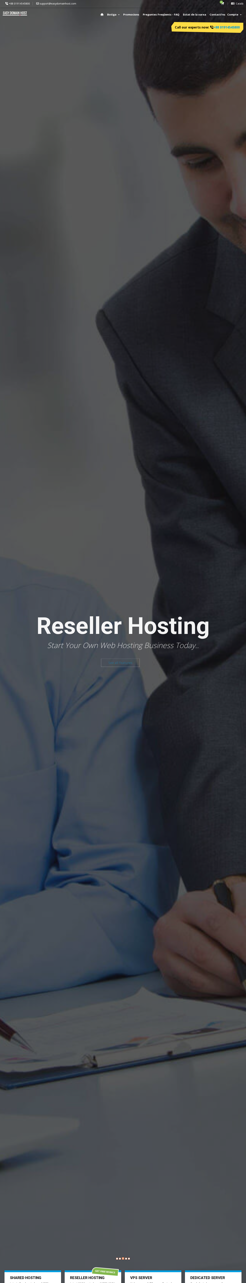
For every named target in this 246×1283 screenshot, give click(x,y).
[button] (22, 659)
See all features (22, 659)
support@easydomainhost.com (58, 3)
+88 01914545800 (19, 3)
